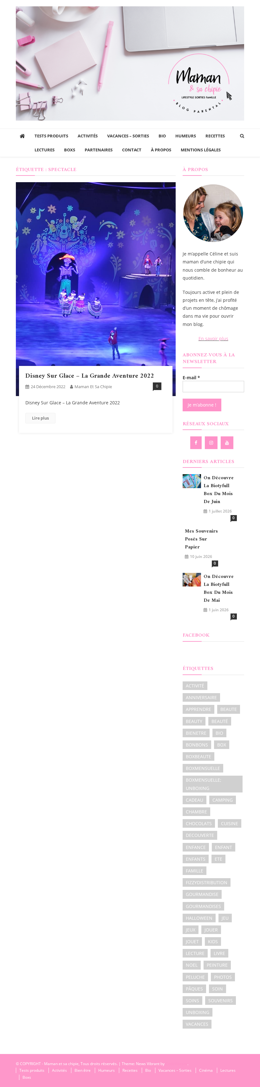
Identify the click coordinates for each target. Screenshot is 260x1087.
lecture (195, 953)
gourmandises (203, 906)
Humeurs (185, 136)
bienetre (196, 733)
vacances (197, 1024)
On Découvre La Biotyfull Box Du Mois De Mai (219, 589)
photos (223, 977)
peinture (217, 965)
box (221, 745)
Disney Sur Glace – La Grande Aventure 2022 (89, 376)
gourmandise (202, 894)
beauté (219, 721)
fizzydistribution (206, 882)
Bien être (83, 1070)
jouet (192, 941)
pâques (194, 989)
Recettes (215, 136)
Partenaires (99, 150)
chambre (196, 812)
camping (222, 800)
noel (192, 965)
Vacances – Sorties (128, 136)
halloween (199, 918)
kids (213, 941)
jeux (190, 930)
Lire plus (40, 418)
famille (194, 871)
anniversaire (201, 697)
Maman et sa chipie (93, 386)
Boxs (69, 150)
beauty (194, 721)
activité (195, 686)
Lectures (45, 150)
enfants (195, 859)
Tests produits (51, 136)
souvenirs (220, 1001)
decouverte (200, 835)
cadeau (194, 800)
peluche (195, 977)
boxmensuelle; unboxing (203, 784)
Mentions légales (201, 150)
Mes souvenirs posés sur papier (201, 539)
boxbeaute (198, 756)
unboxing (197, 1012)
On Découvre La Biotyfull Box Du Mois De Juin (219, 490)
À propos (161, 150)
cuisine (229, 823)
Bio (162, 136)
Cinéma (206, 1070)
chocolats (199, 823)
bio (219, 733)
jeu (225, 918)
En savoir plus (213, 338)
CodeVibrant (176, 1063)
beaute (228, 709)
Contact (131, 150)
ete (218, 859)
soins (192, 1001)
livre (219, 953)
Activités (88, 136)
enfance (196, 847)
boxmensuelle (203, 768)
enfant (223, 847)
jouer (211, 930)
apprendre (198, 709)
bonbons (197, 745)
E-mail (191, 377)
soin (217, 989)
